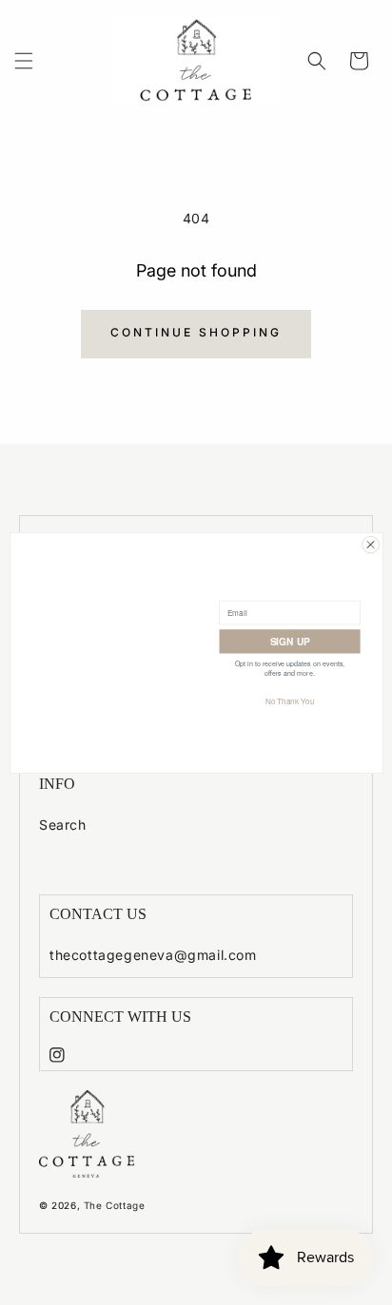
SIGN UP (288, 641)
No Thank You (289, 700)
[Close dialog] (370, 544)
